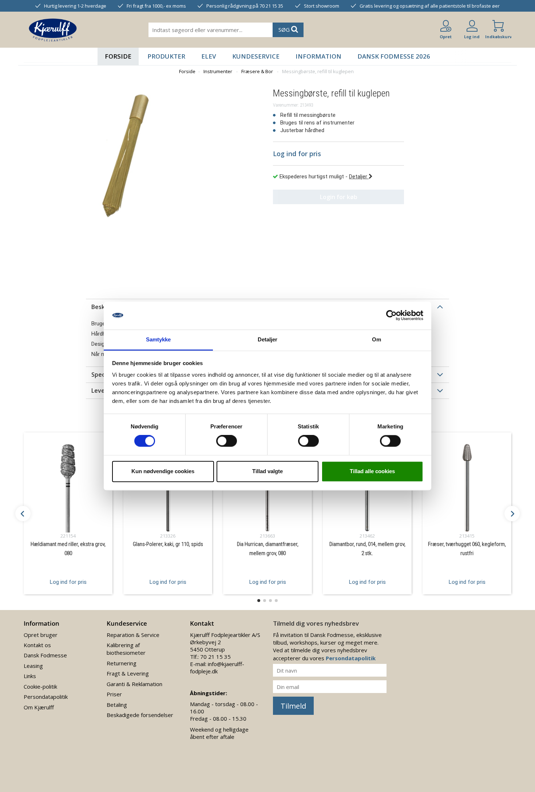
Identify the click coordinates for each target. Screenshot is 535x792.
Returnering (121, 663)
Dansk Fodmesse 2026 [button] (393, 56)
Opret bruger (41, 634)
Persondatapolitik (46, 696)
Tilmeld (293, 706)
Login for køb (338, 197)
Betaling (117, 704)
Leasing (33, 665)
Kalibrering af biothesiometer (126, 648)
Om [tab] (376, 339)
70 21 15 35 (215, 656)
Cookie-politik (40, 686)
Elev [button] (208, 56)
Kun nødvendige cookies (162, 471)
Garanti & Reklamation (134, 684)
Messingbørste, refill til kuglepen (318, 71)
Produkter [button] (166, 56)
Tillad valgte (267, 471)
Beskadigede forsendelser (140, 714)
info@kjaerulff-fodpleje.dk (217, 667)
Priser (114, 694)
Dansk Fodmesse (45, 655)
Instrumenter (217, 71)
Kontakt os (37, 645)
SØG (284, 29)
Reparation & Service (133, 634)
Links (30, 676)
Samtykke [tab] (158, 339)
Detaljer (359, 176)
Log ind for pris (68, 581)
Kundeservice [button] (256, 56)
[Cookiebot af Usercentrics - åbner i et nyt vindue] (391, 315)
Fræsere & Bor (257, 71)
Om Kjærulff (39, 707)
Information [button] (318, 56)
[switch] (226, 441)
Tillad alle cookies (372, 471)
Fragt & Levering (128, 673)
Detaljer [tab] (268, 339)
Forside (118, 56)
